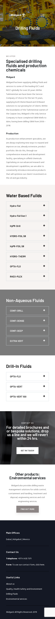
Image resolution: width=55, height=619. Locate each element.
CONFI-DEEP (16, 330)
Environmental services (16, 599)
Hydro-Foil (15, 205)
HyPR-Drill (15, 226)
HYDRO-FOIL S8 (18, 236)
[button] (27, 206)
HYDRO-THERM (18, 256)
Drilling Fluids (12, 594)
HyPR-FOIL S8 (17, 246)
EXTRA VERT (16, 341)
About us (10, 584)
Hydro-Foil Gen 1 (18, 215)
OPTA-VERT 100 (18, 396)
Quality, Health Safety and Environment (24, 589)
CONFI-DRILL (16, 310)
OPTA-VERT (16, 386)
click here (40, 565)
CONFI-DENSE (17, 320)
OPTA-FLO (15, 266)
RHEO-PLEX (16, 276)
